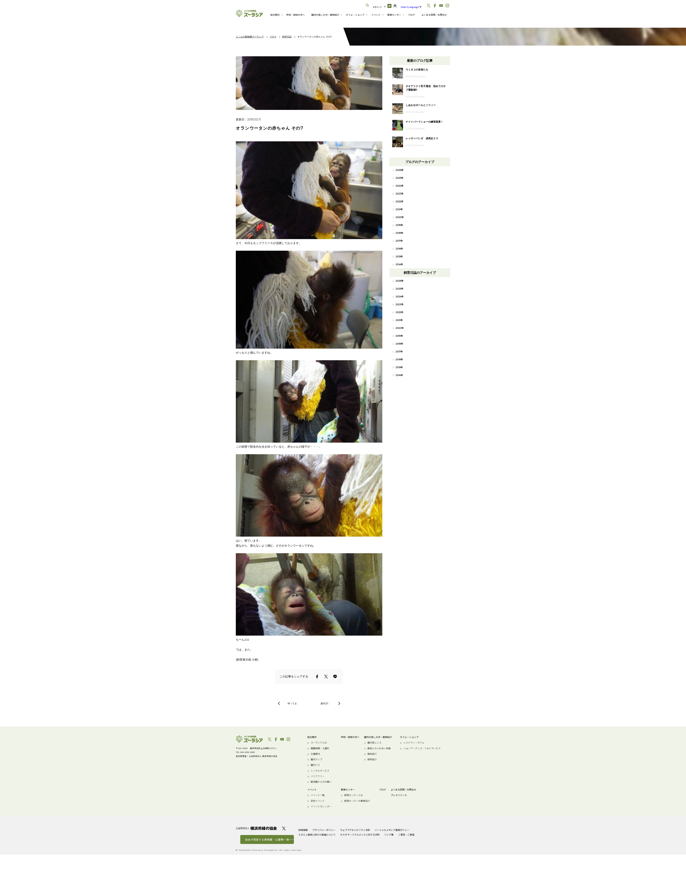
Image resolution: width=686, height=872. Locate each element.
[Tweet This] (326, 676)
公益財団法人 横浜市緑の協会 (256, 828)
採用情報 (303, 830)
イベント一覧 (318, 795)
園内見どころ (374, 742)
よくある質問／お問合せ (434, 14)
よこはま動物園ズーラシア (249, 739)
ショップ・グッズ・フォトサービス (422, 748)
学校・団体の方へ (295, 14)
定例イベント (318, 800)
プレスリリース (399, 795)
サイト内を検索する (367, 5)
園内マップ (316, 759)
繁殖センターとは (353, 795)
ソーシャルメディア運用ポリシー (392, 830)
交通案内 (315, 753)
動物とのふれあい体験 (379, 748)
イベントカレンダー (321, 806)
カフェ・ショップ (355, 14)
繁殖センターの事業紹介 (357, 800)
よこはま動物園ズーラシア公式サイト (249, 13)
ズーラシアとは (319, 742)
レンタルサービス (320, 770)
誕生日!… (325, 703)
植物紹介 (372, 759)
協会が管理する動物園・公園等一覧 (267, 839)
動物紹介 (372, 753)
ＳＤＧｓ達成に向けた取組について (316, 834)
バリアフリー (318, 776)
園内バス (315, 765)
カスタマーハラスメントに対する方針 (360, 834)
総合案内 (275, 14)
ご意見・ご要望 (406, 834)
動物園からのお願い (321, 781)
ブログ (411, 14)
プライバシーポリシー (323, 830)
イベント (376, 14)
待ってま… (293, 703)
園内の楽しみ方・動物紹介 (325, 14)
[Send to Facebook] (317, 676)
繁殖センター (394, 14)
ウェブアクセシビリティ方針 (355, 830)
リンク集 (389, 834)
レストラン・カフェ (413, 742)
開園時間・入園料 (320, 748)
